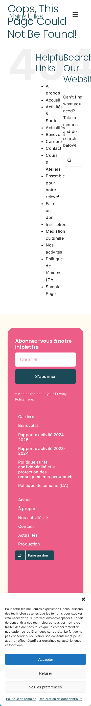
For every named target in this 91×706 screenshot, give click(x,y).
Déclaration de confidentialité (60, 699)
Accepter (45, 659)
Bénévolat (55, 134)
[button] (83, 599)
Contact (53, 148)
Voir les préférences (45, 687)
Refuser (45, 673)
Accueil (53, 100)
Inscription (56, 224)
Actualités (55, 127)
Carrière (54, 141)
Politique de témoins (21, 699)
